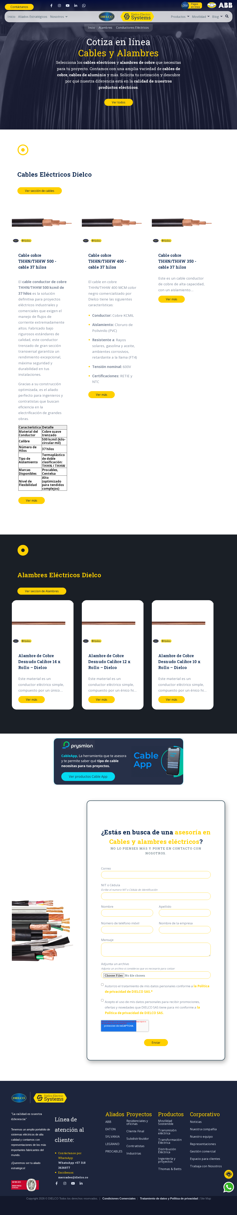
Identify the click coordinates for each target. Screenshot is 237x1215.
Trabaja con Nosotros (206, 1166)
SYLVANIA (112, 1137)
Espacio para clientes (205, 1159)
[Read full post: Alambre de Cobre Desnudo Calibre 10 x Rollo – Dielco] (182, 623)
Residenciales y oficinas (137, 1122)
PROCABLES (114, 1151)
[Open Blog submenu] (221, 16)
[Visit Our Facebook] (51, 5)
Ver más (31, 500)
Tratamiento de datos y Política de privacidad (169, 1198)
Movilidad (199, 17)
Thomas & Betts (169, 1169)
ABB (108, 1122)
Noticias (196, 1122)
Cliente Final (135, 1131)
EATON (110, 1129)
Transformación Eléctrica (169, 1141)
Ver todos (118, 102)
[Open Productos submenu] (187, 16)
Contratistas (135, 1146)
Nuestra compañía (203, 1129)
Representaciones (203, 1144)
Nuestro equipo (201, 1137)
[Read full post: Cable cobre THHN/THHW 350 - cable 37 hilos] (182, 223)
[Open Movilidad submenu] (208, 16)
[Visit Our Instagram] (59, 5)
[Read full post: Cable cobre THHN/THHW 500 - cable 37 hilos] (43, 223)
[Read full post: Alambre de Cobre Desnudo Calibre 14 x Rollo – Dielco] (43, 623)
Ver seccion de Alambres (42, 591)
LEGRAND (112, 1144)
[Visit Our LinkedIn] (75, 5)
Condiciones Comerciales (119, 1198)
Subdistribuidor (137, 1139)
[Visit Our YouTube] (67, 5)
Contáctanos (19, 7)
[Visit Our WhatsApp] (84, 5)
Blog (215, 17)
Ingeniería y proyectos (166, 1160)
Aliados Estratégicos (32, 17)
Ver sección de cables (39, 191)
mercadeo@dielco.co (73, 1177)
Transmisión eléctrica (167, 1132)
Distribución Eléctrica (167, 1151)
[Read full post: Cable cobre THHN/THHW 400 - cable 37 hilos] (112, 223)
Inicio (11, 17)
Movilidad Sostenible (165, 1122)
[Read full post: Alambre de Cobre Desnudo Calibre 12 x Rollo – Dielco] (112, 623)
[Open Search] (226, 16)
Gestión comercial (203, 1151)
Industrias (133, 1153)
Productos (178, 17)
